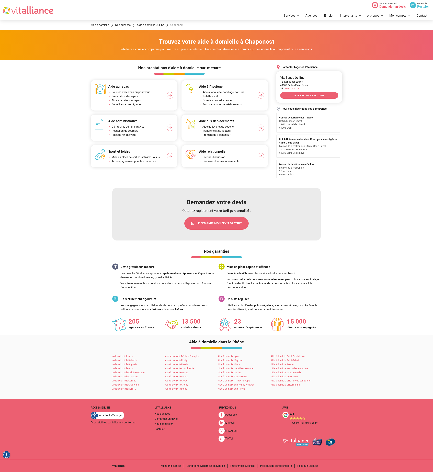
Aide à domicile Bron (122, 368)
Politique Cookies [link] (307, 465)
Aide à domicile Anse (123, 356)
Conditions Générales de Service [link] (206, 465)
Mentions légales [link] (171, 465)
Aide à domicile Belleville (124, 360)
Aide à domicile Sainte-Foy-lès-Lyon (236, 384)
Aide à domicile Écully (176, 360)
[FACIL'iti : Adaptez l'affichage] (6, 454)
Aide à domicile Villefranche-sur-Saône (290, 380)
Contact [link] (422, 15)
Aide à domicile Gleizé (176, 380)
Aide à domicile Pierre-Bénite (232, 376)
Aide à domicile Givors (176, 376)
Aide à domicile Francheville (179, 368)
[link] (216, 223)
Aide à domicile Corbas (124, 380)
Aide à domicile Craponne (125, 384)
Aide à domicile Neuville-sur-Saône (235, 368)
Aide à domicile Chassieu (125, 376)
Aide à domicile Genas (176, 372)
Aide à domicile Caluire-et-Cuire (128, 372)
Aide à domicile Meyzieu (230, 360)
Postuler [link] (159, 429)
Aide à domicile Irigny (176, 388)
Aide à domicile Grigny (176, 384)
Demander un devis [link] (166, 418)
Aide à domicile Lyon (228, 356)
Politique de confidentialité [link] (276, 465)
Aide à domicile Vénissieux (284, 376)
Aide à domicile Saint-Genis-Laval (288, 356)
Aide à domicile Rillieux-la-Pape (234, 380)
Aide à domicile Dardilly (124, 388)
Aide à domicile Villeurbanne (285, 384)
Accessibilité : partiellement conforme (113, 422)
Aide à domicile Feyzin (176, 364)
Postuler (423, 6)
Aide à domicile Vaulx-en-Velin (286, 372)
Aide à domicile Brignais (124, 364)
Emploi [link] (328, 15)
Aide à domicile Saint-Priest (285, 360)
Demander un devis (392, 6)
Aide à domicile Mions (229, 364)
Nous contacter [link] (164, 423)
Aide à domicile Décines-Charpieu (182, 356)
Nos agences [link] (162, 413)
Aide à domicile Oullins (229, 372)
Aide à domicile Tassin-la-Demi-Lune (289, 368)
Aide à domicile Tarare (282, 364)
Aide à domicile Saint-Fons (231, 388)
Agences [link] (311, 15)
